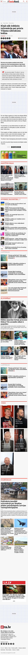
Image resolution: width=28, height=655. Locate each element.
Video (3, 403)
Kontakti (17, 649)
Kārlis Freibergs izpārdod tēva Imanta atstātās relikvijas (6, 357)
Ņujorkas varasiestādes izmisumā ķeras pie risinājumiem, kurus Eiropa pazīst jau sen (16, 229)
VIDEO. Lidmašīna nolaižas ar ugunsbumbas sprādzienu (17, 264)
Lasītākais (5, 252)
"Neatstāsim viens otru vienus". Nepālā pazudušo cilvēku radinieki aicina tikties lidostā (17, 281)
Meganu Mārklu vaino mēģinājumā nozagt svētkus (14, 224)
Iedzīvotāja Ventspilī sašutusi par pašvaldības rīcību (14, 243)
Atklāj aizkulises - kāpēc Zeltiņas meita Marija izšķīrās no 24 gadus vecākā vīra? (16, 239)
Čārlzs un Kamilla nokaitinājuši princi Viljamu (19, 176)
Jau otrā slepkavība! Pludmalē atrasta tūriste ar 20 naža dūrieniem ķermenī (17, 289)
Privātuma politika (14, 648)
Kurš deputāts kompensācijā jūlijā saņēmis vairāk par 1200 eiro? (6, 548)
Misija (9, 648)
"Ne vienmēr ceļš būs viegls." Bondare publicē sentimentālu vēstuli (20, 357)
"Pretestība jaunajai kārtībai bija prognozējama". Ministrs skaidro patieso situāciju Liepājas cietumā (19, 549)
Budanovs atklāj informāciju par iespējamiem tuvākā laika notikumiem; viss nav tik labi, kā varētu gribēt (20, 531)
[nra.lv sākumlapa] (4, 1)
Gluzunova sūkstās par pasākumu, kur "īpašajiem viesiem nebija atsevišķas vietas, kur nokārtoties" (15, 234)
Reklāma (6, 648)
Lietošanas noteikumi (22, 648)
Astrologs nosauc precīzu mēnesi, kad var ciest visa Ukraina (15, 204)
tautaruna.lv (3, 35)
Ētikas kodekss (8, 649)
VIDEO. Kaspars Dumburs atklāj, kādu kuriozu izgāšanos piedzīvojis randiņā (20, 342)
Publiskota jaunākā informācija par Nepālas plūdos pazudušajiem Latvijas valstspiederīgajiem (13, 504)
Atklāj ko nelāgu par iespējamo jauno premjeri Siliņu (15, 219)
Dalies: (8, 147)
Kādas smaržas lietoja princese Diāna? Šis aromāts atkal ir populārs (14, 322)
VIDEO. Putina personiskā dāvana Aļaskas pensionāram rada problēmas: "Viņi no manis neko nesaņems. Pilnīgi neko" (15, 209)
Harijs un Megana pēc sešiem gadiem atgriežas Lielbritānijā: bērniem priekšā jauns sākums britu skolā (7, 177)
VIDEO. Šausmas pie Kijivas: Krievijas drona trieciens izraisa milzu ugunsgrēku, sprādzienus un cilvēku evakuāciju (7, 531)
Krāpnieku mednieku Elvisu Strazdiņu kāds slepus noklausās (15, 248)
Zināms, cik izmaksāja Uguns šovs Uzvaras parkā (14, 215)
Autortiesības (3, 649)
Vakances (14, 649)
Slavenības (11, 23)
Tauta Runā (5, 23)
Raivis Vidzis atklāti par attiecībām (6, 341)
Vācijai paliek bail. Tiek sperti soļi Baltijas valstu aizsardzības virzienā (17, 256)
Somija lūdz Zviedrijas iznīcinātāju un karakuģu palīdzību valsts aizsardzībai (16, 273)
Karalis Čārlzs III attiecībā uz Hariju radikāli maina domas (20, 193)
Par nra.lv (2, 648)
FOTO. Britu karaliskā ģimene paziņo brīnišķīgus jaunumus (7, 193)
